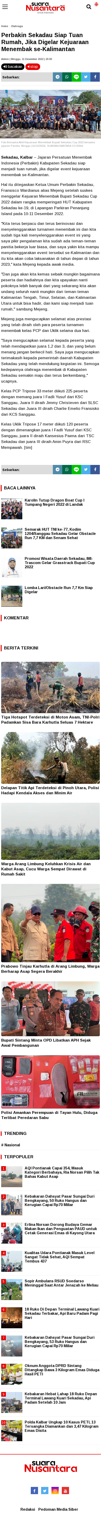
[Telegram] (57, 77)
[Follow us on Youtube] (65, 1490)
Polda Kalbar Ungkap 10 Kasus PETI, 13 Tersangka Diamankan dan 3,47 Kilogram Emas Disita (61, 1426)
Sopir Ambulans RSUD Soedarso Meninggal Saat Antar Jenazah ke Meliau (61, 1283)
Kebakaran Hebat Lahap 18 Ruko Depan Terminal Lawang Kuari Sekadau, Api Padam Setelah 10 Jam (61, 1398)
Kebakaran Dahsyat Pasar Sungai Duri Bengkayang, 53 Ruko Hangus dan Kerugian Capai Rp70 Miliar (59, 1342)
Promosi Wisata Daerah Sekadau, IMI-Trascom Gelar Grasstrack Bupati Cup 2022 (60, 563)
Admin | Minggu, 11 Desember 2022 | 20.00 (26, 59)
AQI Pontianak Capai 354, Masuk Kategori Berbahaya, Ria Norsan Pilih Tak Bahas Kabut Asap (62, 1172)
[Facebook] (95, 77)
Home (4, 26)
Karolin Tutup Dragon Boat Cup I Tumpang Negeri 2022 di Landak (54, 502)
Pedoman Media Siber (58, 1509)
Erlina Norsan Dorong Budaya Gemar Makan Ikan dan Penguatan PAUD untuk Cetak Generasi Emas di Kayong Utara (61, 1229)
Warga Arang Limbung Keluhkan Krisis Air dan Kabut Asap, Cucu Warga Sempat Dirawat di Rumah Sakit (46, 869)
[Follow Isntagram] (55, 1490)
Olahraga (17, 26)
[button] (96, 2)
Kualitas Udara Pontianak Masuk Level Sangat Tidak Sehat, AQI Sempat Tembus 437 (59, 1257)
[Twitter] (85, 77)
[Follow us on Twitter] (45, 1490)
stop (33, 67)
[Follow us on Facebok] (34, 1490)
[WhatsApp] (67, 77)
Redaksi (27, 1509)
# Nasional (10, 1145)
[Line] (76, 77)
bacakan (14, 67)
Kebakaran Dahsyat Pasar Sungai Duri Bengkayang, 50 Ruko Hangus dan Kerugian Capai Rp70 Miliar (59, 1200)
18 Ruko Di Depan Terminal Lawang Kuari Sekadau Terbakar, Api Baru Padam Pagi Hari (62, 1313)
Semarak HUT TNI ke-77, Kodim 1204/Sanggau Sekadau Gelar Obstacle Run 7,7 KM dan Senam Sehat (60, 533)
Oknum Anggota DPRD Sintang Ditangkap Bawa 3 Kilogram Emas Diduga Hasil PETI (62, 1370)
